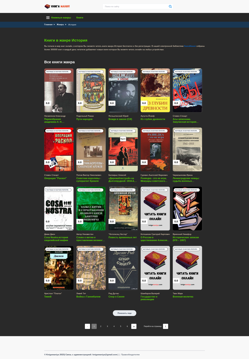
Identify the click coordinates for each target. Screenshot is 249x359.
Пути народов (84, 119)
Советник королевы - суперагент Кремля (88, 179)
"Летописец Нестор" (118, 234)
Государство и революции (149, 298)
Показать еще (125, 313)
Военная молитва (183, 296)
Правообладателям (130, 355)
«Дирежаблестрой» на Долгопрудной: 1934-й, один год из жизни (122, 179)
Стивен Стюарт (180, 116)
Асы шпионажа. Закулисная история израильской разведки (186, 120)
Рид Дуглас (114, 293)
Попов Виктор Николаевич (88, 175)
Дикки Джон (49, 234)
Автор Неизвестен (84, 234)
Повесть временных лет (123, 237)
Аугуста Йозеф (148, 116)
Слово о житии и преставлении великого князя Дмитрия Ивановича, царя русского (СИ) (90, 238)
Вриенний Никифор (182, 234)
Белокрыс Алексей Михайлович (117, 175)
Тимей (47, 296)
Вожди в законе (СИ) (120, 119)
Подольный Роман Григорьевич (85, 116)
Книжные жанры (61, 17)
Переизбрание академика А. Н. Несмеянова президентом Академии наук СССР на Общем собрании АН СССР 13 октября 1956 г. (58, 120)
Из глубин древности (153, 119)
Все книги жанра (59, 62)
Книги (79, 17)
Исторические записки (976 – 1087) (186, 238)
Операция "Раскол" (55, 178)
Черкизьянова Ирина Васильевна (183, 175)
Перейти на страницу (153, 326)
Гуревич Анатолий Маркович (154, 175)
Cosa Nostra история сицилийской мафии (56, 238)
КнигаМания (190, 46)
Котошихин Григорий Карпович (155, 234)
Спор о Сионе (116, 296)
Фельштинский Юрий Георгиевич (118, 116)
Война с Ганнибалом (88, 296)
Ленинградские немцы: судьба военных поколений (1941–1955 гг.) (187, 179)
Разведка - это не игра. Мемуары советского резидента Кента (154, 179)
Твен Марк (178, 293)
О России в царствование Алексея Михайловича (154, 238)
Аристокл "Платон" (53, 293)
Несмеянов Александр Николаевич (55, 116)
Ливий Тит (81, 293)
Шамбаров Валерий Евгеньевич (150, 293)
